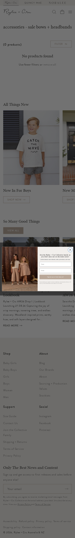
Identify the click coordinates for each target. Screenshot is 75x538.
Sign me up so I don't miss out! (55, 277)
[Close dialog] (70, 249)
